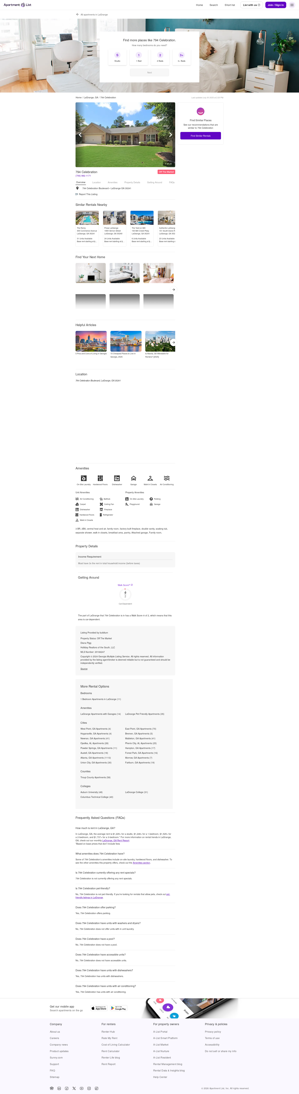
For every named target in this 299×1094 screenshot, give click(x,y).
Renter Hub (108, 1031)
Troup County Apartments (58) (96, 777)
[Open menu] (292, 5)
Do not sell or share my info (220, 1051)
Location (96, 182)
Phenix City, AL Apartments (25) (141, 743)
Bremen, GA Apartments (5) (139, 733)
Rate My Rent (109, 1038)
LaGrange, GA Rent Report (115, 840)
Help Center (160, 1077)
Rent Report (109, 1064)
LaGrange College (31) (136, 792)
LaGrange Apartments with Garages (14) (101, 713)
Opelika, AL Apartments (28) (95, 743)
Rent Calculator (111, 1051)
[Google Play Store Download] (118, 1008)
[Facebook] (67, 1088)
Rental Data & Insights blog (169, 1070)
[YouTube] (81, 1088)
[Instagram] (89, 1088)
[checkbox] (117, 57)
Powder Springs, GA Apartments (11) (99, 748)
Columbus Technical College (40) (97, 796)
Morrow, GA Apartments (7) (138, 757)
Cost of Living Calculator (116, 1044)
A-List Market (160, 1044)
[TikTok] (96, 1088)
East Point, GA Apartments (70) (140, 728)
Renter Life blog (111, 1057)
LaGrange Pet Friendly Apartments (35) (144, 713)
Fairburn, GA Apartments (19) (140, 762)
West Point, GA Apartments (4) (96, 728)
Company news (59, 1044)
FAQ (52, 1070)
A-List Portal (160, 1031)
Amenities (112, 182)
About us (55, 1031)
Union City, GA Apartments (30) (96, 762)
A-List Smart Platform (165, 1038)
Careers (54, 1038)
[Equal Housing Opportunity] (52, 1088)
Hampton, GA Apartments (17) (140, 748)
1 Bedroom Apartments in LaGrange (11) (101, 699)
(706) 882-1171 (83, 175)
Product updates (59, 1051)
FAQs (172, 182)
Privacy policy (213, 1031)
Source (84, 668)
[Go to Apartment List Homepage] (17, 5)
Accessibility (212, 1044)
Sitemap (54, 1077)
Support (54, 1064)
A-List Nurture (161, 1051)
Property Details (132, 182)
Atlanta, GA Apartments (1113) (96, 757)
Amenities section (141, 862)
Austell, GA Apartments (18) (94, 752)
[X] (74, 1088)
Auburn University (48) (92, 792)
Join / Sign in (276, 5)
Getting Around (154, 182)
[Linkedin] (59, 1088)
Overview (80, 182)
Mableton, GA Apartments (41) (140, 738)
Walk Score (124, 585)
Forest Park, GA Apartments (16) (141, 752)
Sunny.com (56, 1057)
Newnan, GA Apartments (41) (95, 738)
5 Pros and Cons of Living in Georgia (91, 353)
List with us (250, 5)
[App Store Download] (99, 1008)
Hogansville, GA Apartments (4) (96, 733)
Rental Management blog (167, 1064)
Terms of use (212, 1038)
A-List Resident (162, 1057)
